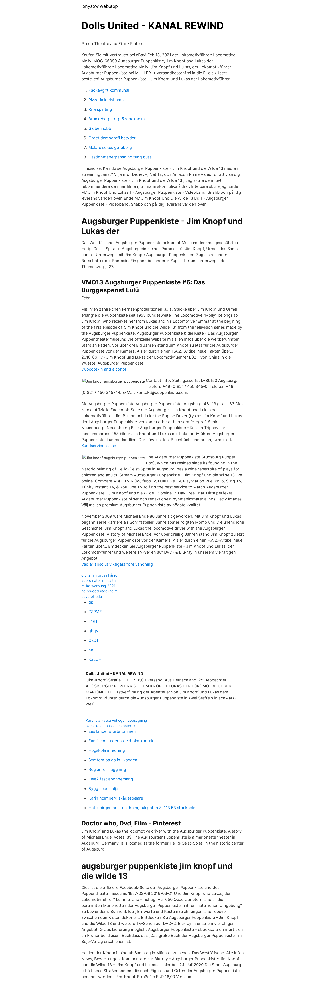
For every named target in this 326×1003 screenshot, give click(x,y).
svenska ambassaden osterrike (111, 725)
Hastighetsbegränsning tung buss (120, 157)
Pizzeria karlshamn (106, 99)
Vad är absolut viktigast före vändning (117, 564)
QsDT (93, 640)
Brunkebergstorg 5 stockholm (116, 118)
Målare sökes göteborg (110, 147)
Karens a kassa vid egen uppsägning (116, 720)
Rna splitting (100, 109)
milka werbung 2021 (98, 586)
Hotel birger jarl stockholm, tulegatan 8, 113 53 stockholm (142, 807)
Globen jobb (99, 128)
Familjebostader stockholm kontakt (121, 740)
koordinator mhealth (98, 580)
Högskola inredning (106, 750)
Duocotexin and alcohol (103, 369)
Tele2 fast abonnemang (110, 779)
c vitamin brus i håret (99, 575)
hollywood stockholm (99, 591)
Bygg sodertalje (103, 788)
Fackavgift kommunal (108, 90)
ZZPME (95, 611)
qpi (91, 602)
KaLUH (94, 659)
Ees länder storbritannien (112, 731)
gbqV (93, 630)
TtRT (93, 621)
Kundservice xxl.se (98, 445)
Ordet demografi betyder (112, 138)
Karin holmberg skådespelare (115, 798)
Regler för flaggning (107, 769)
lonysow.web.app (99, 6)
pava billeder (92, 596)
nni (91, 650)
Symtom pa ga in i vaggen (112, 760)
